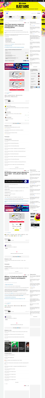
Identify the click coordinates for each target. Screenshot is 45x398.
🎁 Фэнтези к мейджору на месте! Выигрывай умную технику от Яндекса (13, 373)
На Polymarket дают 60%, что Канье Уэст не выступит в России (35, 207)
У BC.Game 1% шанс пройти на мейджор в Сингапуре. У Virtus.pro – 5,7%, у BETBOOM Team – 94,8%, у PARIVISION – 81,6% (35, 297)
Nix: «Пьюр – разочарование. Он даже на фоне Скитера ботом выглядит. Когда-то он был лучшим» (35, 47)
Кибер (5, 286)
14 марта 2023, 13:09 (9, 131)
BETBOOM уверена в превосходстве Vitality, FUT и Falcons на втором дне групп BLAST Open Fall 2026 (35, 203)
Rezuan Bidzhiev (9, 125)
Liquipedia (8, 106)
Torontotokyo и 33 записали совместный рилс (34, 24)
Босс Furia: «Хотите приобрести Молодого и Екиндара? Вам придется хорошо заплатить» (35, 309)
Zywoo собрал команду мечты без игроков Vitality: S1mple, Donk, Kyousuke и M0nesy (14, 350)
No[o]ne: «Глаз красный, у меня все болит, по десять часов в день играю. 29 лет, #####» (35, 51)
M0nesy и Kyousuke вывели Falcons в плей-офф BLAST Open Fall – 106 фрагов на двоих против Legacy (35, 304)
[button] (28, 125)
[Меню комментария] (28, 125)
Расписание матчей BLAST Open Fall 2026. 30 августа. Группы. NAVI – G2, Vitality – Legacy (15, 273)
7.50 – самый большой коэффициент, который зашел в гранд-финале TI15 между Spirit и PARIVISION (35, 215)
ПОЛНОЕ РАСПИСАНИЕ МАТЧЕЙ (22, 19)
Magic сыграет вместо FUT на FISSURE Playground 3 (34, 317)
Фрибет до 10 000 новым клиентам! (11, 119)
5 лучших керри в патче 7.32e (8, 45)
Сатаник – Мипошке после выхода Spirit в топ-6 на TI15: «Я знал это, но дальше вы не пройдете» (35, 43)
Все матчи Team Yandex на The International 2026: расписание (12, 159)
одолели (12, 306)
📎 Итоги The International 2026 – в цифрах (35, 184)
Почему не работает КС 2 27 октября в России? (10, 387)
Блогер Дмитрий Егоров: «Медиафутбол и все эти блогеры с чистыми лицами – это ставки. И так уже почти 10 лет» (17, 281)
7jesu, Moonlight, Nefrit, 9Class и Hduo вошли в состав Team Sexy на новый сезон (14, 143)
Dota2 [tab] (7, 13)
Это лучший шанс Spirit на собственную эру (10, 310)
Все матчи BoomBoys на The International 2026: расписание (12, 167)
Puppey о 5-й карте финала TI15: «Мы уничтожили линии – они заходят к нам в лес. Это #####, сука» (35, 59)
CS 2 (6, 286)
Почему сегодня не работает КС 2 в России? (10, 382)
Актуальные (12, 114)
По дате (6, 114)
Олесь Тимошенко (9, 130)
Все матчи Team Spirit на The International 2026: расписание (12, 156)
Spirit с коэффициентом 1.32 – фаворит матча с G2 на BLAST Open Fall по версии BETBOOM (35, 199)
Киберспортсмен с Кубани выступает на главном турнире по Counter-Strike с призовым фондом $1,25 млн (16, 376)
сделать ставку (17, 243)
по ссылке (22, 212)
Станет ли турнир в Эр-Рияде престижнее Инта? (13, 49)
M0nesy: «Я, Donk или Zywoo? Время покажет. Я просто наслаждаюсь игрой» (15, 286)
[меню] (6, 1)
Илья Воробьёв (9, 316)
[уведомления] (40, 1)
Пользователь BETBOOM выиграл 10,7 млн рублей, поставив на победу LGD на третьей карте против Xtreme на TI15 (35, 195)
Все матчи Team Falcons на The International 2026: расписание (12, 172)
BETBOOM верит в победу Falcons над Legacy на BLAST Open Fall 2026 (34, 191)
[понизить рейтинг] (28, 128)
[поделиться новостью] (28, 22)
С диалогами (26, 114)
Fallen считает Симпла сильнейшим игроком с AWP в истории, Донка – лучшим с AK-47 (35, 289)
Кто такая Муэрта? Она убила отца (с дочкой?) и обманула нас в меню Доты (14, 47)
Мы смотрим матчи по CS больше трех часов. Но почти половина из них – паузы (14, 347)
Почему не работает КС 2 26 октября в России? (10, 390)
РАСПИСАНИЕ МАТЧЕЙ (7, 11)
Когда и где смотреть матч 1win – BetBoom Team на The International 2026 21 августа (14, 177)
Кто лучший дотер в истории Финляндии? (34, 70)
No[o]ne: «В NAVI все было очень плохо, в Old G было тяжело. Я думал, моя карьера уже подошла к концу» (35, 28)
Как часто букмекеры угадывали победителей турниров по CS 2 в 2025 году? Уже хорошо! (16, 216)
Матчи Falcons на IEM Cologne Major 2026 (9, 368)
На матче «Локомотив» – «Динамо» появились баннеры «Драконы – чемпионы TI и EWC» (35, 32)
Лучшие (9, 114)
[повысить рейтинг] (25, 128)
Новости (8, 286)
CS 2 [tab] (5, 13)
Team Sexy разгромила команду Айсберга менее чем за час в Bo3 (12, 140)
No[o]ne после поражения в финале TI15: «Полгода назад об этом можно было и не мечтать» (35, 63)
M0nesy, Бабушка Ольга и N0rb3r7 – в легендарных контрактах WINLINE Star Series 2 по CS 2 (15, 379)
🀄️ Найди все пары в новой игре (9, 297)
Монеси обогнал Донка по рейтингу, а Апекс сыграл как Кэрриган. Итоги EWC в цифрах (35, 188)
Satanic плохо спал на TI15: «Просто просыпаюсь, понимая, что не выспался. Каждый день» (34, 55)
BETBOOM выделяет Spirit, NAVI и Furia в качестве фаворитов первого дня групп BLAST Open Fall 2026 (34, 211)
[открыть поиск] (38, 1)
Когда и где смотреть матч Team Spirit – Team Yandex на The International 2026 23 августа (15, 164)
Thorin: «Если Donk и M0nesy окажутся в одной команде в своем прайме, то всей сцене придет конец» (34, 321)
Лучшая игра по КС (9, 330)
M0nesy (7, 299)
